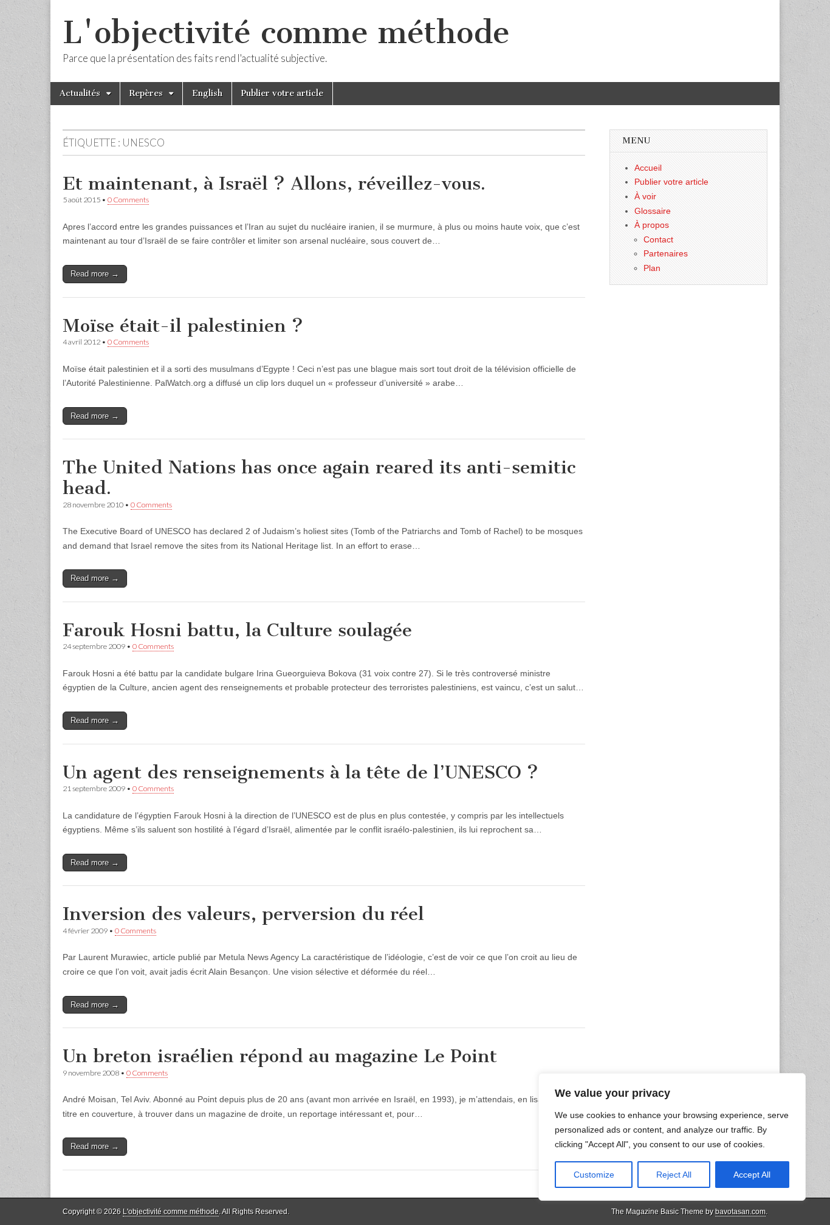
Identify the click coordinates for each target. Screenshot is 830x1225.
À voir (645, 196)
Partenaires (665, 253)
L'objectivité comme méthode (286, 32)
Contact (658, 239)
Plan (651, 268)
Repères (146, 93)
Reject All (673, 1174)
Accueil (648, 168)
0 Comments (128, 199)
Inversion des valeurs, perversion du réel (243, 914)
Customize (594, 1174)
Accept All (751, 1174)
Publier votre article (282, 93)
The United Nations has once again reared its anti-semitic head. (319, 477)
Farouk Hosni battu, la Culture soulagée (237, 630)
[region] (672, 1137)
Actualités (80, 93)
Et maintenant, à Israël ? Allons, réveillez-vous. (274, 183)
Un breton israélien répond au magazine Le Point (280, 1056)
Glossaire (652, 211)
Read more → (94, 273)
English (207, 93)
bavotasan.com (740, 1211)
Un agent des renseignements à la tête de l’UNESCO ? (300, 772)
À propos (651, 225)
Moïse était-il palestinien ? (183, 326)
